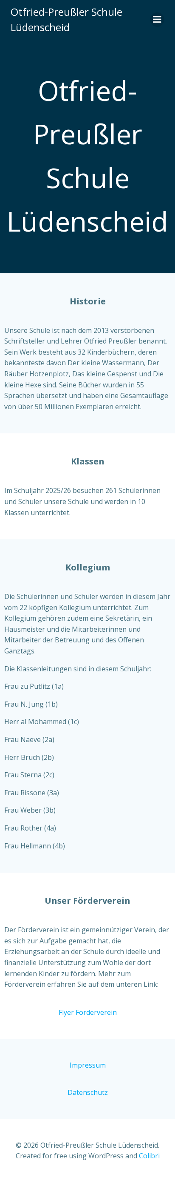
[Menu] (157, 19)
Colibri (149, 1155)
